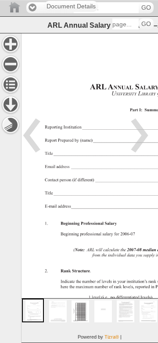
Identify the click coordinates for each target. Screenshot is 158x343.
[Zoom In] (10, 44)
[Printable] (10, 125)
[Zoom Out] (10, 64)
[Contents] (10, 84)
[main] (89, 188)
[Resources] (10, 104)
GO (146, 7)
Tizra (111, 336)
